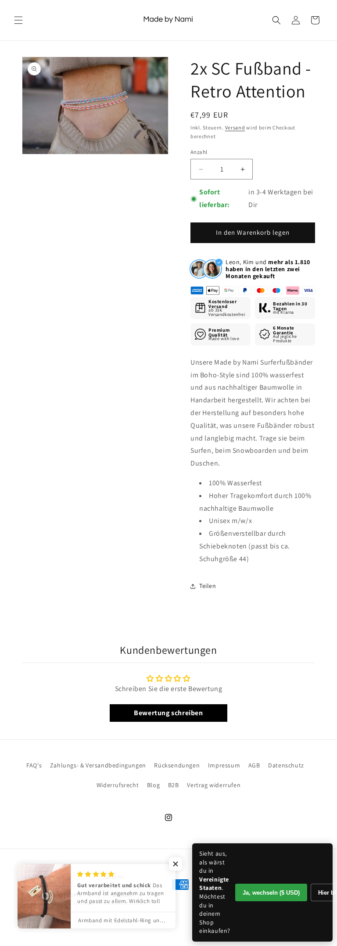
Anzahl (198, 152)
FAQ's (34, 765)
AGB (254, 765)
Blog (153, 785)
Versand (235, 127)
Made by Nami (43, 926)
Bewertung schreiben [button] (168, 712)
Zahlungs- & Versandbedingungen (98, 765)
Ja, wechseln (271, 892)
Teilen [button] (207, 586)
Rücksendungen (177, 765)
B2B (173, 785)
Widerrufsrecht (118, 785)
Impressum (224, 765)
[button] (18, 20)
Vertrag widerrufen (213, 785)
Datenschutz (286, 765)
